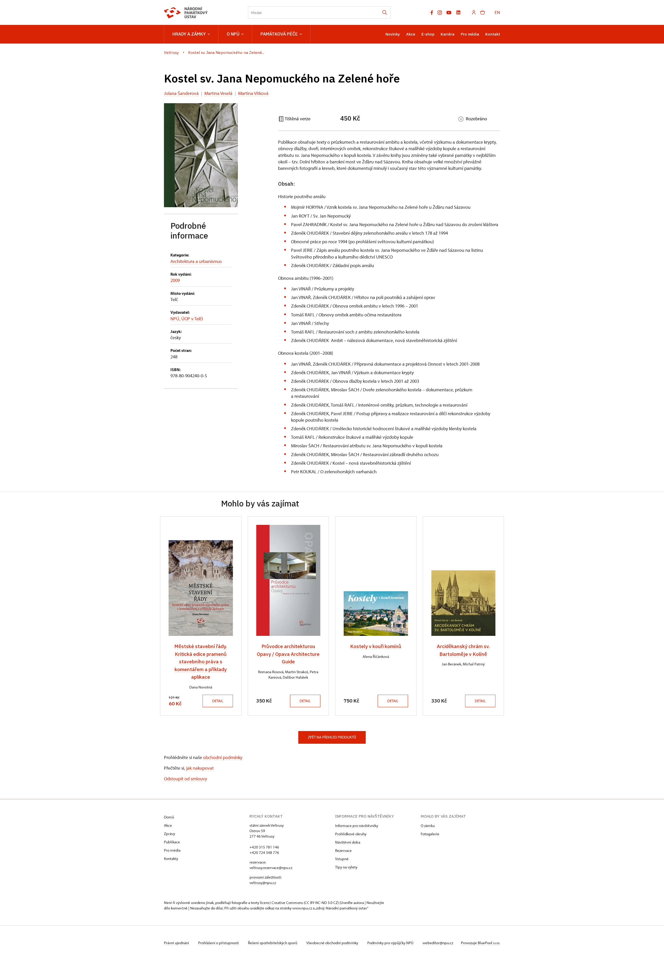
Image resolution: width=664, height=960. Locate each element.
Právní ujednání (177, 942)
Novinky (392, 34)
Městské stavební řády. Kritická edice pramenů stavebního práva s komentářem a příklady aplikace (200, 661)
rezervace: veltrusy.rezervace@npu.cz (271, 865)
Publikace (172, 841)
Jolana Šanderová (181, 93)
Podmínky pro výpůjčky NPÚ (390, 942)
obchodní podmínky (222, 757)
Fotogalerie (430, 833)
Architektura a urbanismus (196, 261)
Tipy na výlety (346, 867)
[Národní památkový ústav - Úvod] (186, 12)
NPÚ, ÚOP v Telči (186, 319)
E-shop (427, 34)
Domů (169, 817)
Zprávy (169, 833)
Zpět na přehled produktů (332, 737)
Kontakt (492, 34)
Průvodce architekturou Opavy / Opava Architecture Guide (288, 654)
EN (497, 12)
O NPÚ (233, 34)
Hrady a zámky (189, 34)
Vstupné (342, 858)
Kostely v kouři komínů (375, 646)
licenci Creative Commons (281, 902)
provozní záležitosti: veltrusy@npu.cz (266, 880)
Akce (410, 34)
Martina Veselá (218, 93)
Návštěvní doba (347, 842)
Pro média (470, 34)
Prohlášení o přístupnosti (219, 942)
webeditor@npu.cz (438, 942)
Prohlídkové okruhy (350, 833)
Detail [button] (217, 700)
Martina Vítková (253, 93)
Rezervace (343, 850)
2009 (175, 280)
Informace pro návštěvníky (356, 825)
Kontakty (171, 858)
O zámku (428, 825)
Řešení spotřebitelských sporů (273, 942)
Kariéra (447, 34)
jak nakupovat (200, 768)
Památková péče (279, 34)
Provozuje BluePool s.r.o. (480, 942)
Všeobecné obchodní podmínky (332, 942)
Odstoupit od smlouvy (185, 779)
